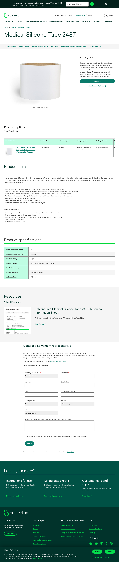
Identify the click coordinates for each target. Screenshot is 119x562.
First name (65, 373)
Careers (70, 15)
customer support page (58, 361)
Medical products (24, 27)
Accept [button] (97, 551)
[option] (40, 83)
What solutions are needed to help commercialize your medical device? (49, 419)
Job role (28, 410)
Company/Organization (69, 391)
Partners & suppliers (39, 536)
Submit (29, 443)
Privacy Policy (37, 558)
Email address (66, 382)
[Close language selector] (106, 3)
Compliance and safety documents (72, 532)
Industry (64, 400)
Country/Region (30, 400)
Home (6, 27)
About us (36, 525)
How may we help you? (33, 373)
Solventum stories (67, 525)
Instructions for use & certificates (72, 536)
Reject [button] (110, 551)
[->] (92, 4)
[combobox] (95, 15)
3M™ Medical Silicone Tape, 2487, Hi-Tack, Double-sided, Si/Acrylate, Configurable (26, 150)
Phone (27, 391)
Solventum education (68, 529)
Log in (57, 15)
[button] (100, 557)
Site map (92, 532)
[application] (40, 81)
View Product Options (96, 86)
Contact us (93, 525)
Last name (28, 382)
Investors (63, 15)
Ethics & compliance (39, 544)
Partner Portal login (95, 529)
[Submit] (103, 15)
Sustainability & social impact (42, 540)
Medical (13, 27)
